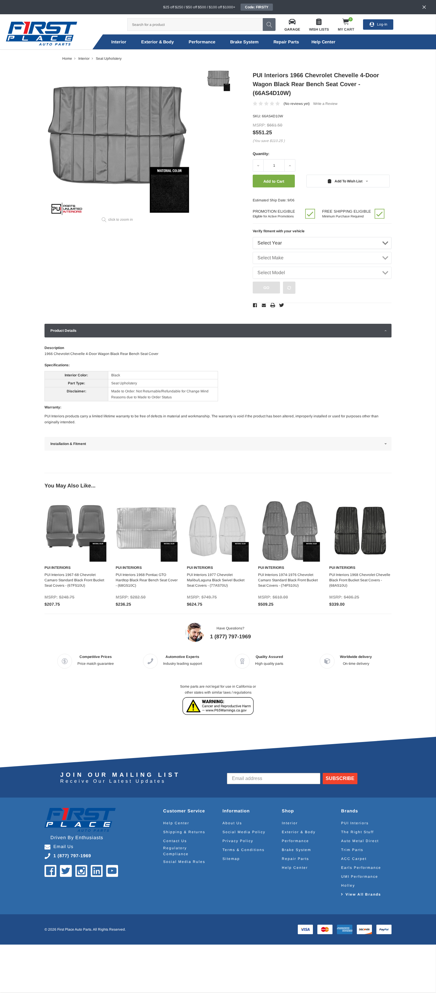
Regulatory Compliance (176, 851)
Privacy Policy (237, 841)
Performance (202, 42)
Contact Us (175, 841)
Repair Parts (286, 42)
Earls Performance (361, 868)
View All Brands (363, 894)
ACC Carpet (354, 859)
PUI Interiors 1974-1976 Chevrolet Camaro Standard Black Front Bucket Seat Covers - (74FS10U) (288, 580)
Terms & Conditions (243, 850)
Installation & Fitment (68, 444)
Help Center (176, 823)
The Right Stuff (357, 832)
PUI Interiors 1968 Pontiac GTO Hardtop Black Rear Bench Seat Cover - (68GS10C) (147, 580)
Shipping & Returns (184, 832)
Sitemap (231, 859)
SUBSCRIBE (340, 778)
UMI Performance (359, 876)
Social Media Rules (184, 862)
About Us (232, 823)
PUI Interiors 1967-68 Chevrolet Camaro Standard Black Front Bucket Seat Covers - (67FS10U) (74, 580)
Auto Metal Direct (360, 841)
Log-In (382, 24)
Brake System (244, 42)
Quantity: (261, 153)
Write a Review (325, 104)
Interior (118, 42)
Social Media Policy (243, 832)
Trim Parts (352, 850)
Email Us (63, 846)
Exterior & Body (157, 42)
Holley (348, 885)
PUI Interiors (355, 823)
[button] (292, 24)
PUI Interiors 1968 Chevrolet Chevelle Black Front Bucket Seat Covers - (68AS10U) (359, 580)
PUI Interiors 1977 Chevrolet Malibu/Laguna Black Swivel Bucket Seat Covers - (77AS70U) (215, 580)
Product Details (63, 331)
